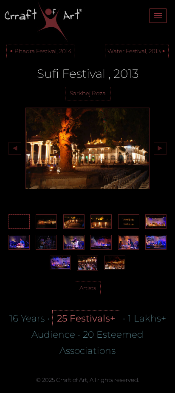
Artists (87, 288)
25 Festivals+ (86, 318)
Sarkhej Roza (88, 93)
